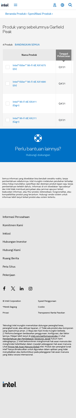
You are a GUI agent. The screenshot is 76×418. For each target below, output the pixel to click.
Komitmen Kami (13, 225)
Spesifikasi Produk (39, 14)
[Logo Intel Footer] (10, 384)
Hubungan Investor (15, 242)
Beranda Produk (15, 14)
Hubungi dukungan (38, 155)
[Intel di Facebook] (4, 289)
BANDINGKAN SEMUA (27, 44)
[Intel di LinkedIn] (22, 289)
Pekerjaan (9, 275)
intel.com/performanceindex (44, 336)
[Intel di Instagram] (31, 289)
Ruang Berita (11, 258)
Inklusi (7, 233)
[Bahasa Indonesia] (62, 5)
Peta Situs (9, 266)
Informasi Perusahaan (16, 217)
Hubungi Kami (12, 250)
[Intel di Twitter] (13, 289)
